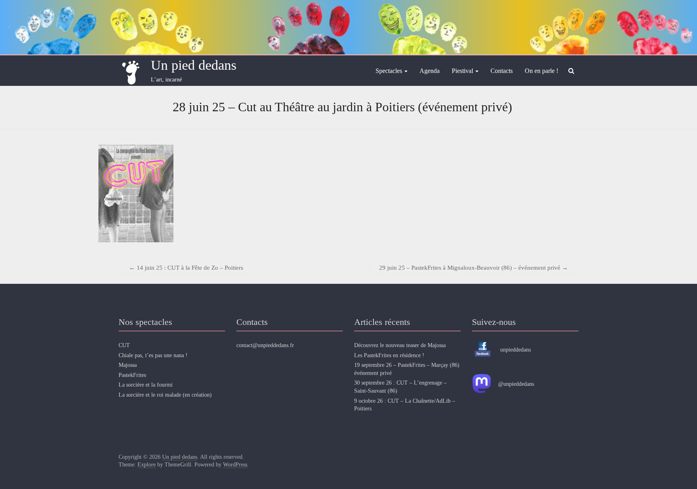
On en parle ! (541, 70)
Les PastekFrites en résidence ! (389, 355)
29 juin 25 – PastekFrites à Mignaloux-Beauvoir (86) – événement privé (473, 267)
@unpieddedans (516, 384)
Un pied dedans (193, 65)
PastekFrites (132, 375)
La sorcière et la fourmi (146, 385)
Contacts (501, 70)
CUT (124, 345)
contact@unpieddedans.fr (265, 345)
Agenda (429, 70)
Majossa (128, 365)
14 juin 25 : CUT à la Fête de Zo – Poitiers (186, 267)
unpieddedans (515, 350)
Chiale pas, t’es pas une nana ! (153, 355)
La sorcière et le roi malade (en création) (165, 395)
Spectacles (389, 70)
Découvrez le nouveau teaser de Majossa (400, 345)
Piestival (462, 70)
